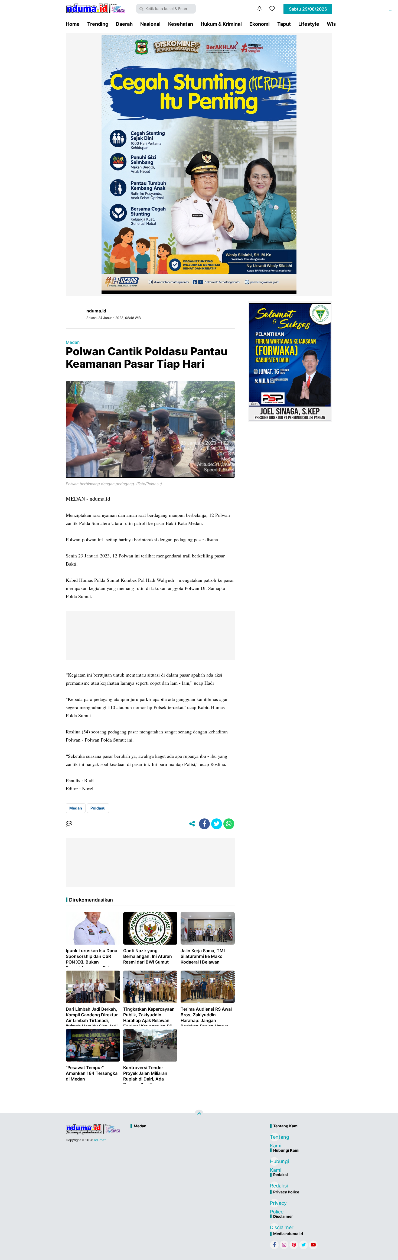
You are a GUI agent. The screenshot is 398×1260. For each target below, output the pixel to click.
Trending (97, 24)
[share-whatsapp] (228, 823)
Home (73, 24)
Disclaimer (274, 1227)
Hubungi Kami (274, 1162)
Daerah (124, 24)
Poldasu (98, 808)
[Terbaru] (259, 8)
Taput (284, 24)
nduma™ (100, 1140)
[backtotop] (199, 1114)
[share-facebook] (204, 823)
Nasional (150, 24)
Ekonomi (259, 24)
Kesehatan (180, 24)
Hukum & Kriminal (221, 24)
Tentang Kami (274, 1137)
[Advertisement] (187, 1149)
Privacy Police (274, 1203)
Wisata (335, 24)
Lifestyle (308, 24)
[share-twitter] (216, 823)
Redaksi (274, 1186)
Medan (73, 342)
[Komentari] (69, 823)
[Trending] (272, 8)
